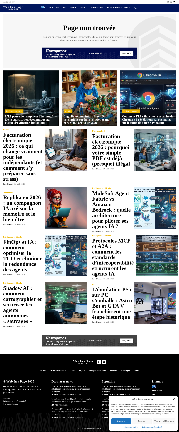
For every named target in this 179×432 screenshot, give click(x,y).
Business (6, 130)
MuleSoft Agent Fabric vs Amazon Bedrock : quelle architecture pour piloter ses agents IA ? (111, 209)
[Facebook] (164, 2)
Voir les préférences (164, 421)
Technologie (8, 192)
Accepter (121, 421)
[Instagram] (168, 2)
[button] (173, 399)
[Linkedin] (99, 362)
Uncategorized (98, 131)
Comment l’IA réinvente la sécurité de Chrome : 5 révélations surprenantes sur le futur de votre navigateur (72, 411)
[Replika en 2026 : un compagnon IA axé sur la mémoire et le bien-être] (66, 208)
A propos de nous (10, 404)
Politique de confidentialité (152, 427)
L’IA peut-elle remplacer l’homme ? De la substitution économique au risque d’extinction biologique (70, 388)
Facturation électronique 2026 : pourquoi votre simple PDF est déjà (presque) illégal (111, 150)
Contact (6, 398)
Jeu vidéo (68, 111)
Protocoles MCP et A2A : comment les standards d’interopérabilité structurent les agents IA (113, 257)
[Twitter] (171, 2)
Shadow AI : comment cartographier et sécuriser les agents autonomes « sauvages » (22, 304)
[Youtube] (174, 2)
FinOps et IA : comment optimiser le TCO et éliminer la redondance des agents (22, 256)
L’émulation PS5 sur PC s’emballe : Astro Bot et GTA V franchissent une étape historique (112, 303)
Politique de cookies (130, 427)
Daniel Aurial (8, 184)
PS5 (93, 284)
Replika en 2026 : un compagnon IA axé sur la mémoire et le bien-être (22, 208)
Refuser (142, 421)
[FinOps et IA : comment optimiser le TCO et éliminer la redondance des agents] (66, 256)
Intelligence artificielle (14, 111)
